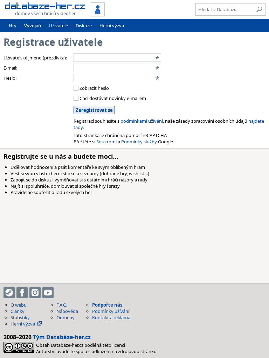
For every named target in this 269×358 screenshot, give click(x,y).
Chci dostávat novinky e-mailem (112, 98)
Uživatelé (58, 25)
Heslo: (10, 78)
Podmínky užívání (110, 311)
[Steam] (9, 292)
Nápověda (67, 311)
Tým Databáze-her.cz (62, 337)
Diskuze (84, 25)
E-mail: (10, 68)
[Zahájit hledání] (259, 9)
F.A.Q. (61, 305)
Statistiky (20, 317)
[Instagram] (35, 292)
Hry (12, 25)
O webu (19, 305)
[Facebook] (22, 292)
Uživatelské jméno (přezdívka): (35, 58)
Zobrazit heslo (93, 88)
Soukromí (106, 141)
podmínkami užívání (141, 121)
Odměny (65, 317)
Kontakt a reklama (111, 317)
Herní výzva (111, 25)
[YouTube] (48, 292)
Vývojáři (32, 25)
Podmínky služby (139, 141)
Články (18, 311)
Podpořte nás (107, 305)
